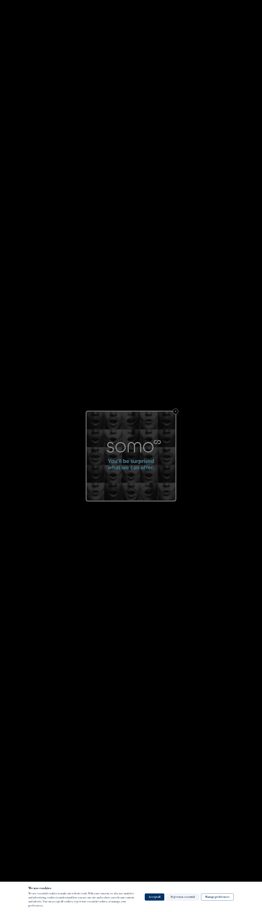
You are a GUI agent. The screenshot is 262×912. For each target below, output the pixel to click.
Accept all (154, 897)
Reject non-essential (183, 897)
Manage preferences (217, 897)
